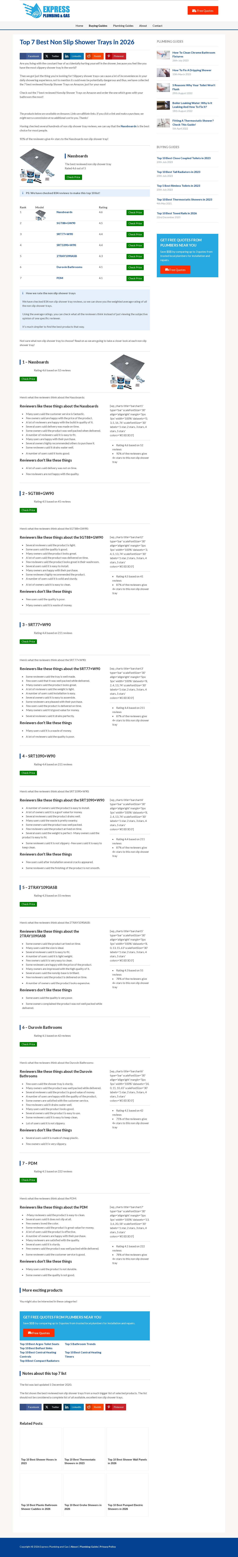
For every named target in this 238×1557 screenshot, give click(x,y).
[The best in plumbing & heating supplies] (47, 10)
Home (79, 25)
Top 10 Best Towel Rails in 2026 (177, 213)
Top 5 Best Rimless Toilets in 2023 (178, 185)
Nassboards (129, 126)
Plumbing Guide (89, 1546)
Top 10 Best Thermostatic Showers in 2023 (184, 199)
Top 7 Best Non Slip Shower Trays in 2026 (77, 42)
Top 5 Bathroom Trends (80, 1344)
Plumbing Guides (123, 25)
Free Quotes (205, 11)
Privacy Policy (108, 1546)
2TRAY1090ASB (67, 256)
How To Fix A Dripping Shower (192, 70)
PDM (60, 278)
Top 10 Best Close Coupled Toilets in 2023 (183, 158)
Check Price (28, 378)
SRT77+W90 (65, 234)
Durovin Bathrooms (69, 267)
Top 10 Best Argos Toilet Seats (39, 1344)
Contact (157, 25)
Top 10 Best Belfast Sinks (36, 1348)
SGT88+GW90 (66, 223)
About (143, 25)
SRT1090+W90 (66, 245)
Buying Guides (98, 25)
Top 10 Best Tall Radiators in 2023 (178, 171)
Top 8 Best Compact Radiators (39, 1360)
